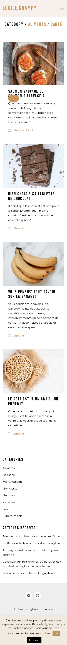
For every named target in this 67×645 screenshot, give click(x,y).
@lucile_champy (41, 609)
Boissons (8, 475)
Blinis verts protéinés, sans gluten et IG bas (31, 536)
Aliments (37, 24)
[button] (62, 8)
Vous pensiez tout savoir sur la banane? (32, 294)
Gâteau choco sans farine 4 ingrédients (29, 573)
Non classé (10, 488)
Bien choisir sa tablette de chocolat (31, 196)
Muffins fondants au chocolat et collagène (31, 543)
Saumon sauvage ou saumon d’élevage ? (26, 94)
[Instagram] (37, 595)
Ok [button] (56, 633)
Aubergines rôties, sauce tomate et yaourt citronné (31, 552)
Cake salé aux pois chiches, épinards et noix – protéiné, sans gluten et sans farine (33, 564)
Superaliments (12, 516)
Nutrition (9, 495)
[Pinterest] (28, 595)
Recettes (9, 502)
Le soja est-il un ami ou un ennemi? (33, 401)
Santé (56, 24)
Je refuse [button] (34, 640)
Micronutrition (12, 481)
